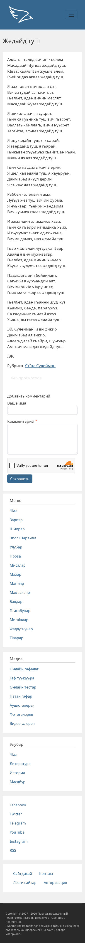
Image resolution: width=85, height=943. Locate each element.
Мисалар (18, 565)
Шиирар (17, 528)
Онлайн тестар (23, 687)
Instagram (19, 841)
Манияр (17, 583)
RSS (13, 850)
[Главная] (20, 15)
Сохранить (19, 478)
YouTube (17, 832)
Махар (15, 574)
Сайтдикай (22, 873)
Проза (15, 556)
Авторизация (55, 882)
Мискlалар (19, 619)
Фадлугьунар (21, 628)
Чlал (13, 510)
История (17, 772)
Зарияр (16, 519)
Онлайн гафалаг (24, 669)
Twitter (16, 814)
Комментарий (20, 421)
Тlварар (16, 637)
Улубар (16, 547)
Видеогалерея (22, 723)
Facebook (18, 804)
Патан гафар (21, 696)
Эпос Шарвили (23, 538)
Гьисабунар (20, 610)
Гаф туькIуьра (22, 678)
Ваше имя (16, 403)
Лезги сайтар (24, 882)
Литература (20, 763)
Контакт (46, 873)
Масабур (17, 781)
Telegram (18, 823)
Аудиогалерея (22, 705)
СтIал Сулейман (40, 365)
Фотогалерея (21, 714)
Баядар (16, 601)
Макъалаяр (20, 592)
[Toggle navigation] (71, 14)
